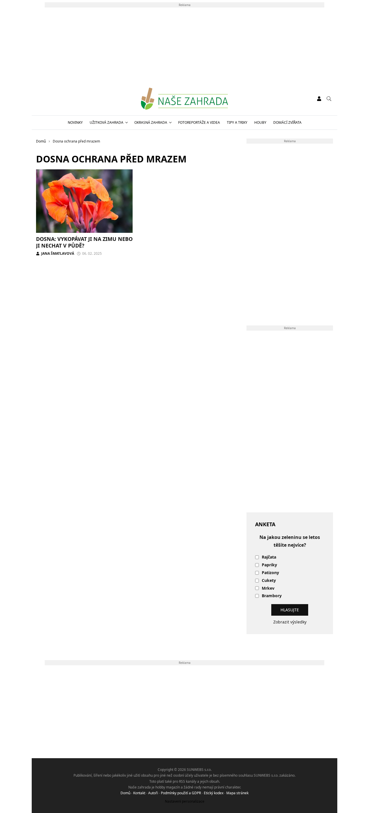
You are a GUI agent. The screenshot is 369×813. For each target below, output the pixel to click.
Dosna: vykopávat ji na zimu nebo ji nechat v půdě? (84, 242)
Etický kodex (213, 792)
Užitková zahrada (106, 122)
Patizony (270, 572)
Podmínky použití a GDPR (181, 792)
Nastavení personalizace (184, 801)
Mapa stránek (237, 792)
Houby (260, 122)
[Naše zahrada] (184, 99)
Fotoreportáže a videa (199, 122)
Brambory (272, 595)
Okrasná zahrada (150, 122)
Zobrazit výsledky (289, 622)
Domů (125, 792)
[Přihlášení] (319, 98)
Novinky (75, 122)
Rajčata (269, 557)
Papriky (269, 565)
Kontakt (139, 792)
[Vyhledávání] (329, 98)
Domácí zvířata (287, 122)
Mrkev (268, 588)
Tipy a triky (237, 122)
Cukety (269, 580)
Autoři (153, 792)
